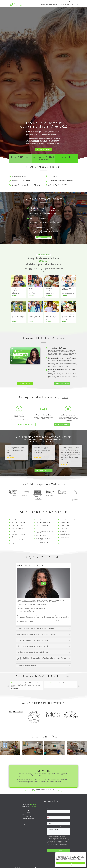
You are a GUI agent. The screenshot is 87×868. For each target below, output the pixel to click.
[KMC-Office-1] (77, 755)
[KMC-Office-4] (10, 755)
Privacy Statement (74, 865)
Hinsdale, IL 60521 (29, 816)
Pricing (43, 4)
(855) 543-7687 (32, 806)
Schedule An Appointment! (25, 424)
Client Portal (74, 1)
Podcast (65, 1)
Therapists (49, 4)
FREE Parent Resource (28, 824)
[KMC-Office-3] (32, 755)
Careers (60, 1)
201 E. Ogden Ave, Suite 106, (28, 814)
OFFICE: (28, 813)
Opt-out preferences (67, 865)
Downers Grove (38, 791)
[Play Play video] (25, 355)
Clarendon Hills (29, 791)
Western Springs (57, 791)
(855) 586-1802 (32, 804)
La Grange (47, 791)
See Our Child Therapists (43, 237)
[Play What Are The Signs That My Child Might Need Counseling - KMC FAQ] (43, 583)
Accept (71, 863)
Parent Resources (52, 1)
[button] (84, 853)
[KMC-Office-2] (54, 755)
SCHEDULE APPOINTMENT (43, 149)
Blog (69, 1)
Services (55, 4)
